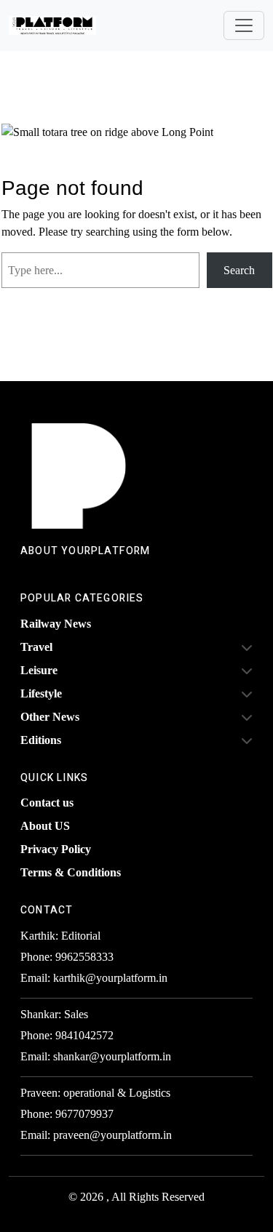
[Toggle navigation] (243, 25)
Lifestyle (41, 693)
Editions (40, 740)
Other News (49, 717)
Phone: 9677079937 (67, 1114)
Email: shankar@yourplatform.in (95, 1056)
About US (45, 826)
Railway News (55, 623)
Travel (36, 647)
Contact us (47, 802)
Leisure (39, 670)
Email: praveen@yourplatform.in (96, 1135)
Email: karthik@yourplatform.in (93, 978)
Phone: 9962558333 (67, 957)
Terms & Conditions (70, 872)
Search (239, 270)
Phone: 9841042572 (67, 1035)
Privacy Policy (55, 849)
